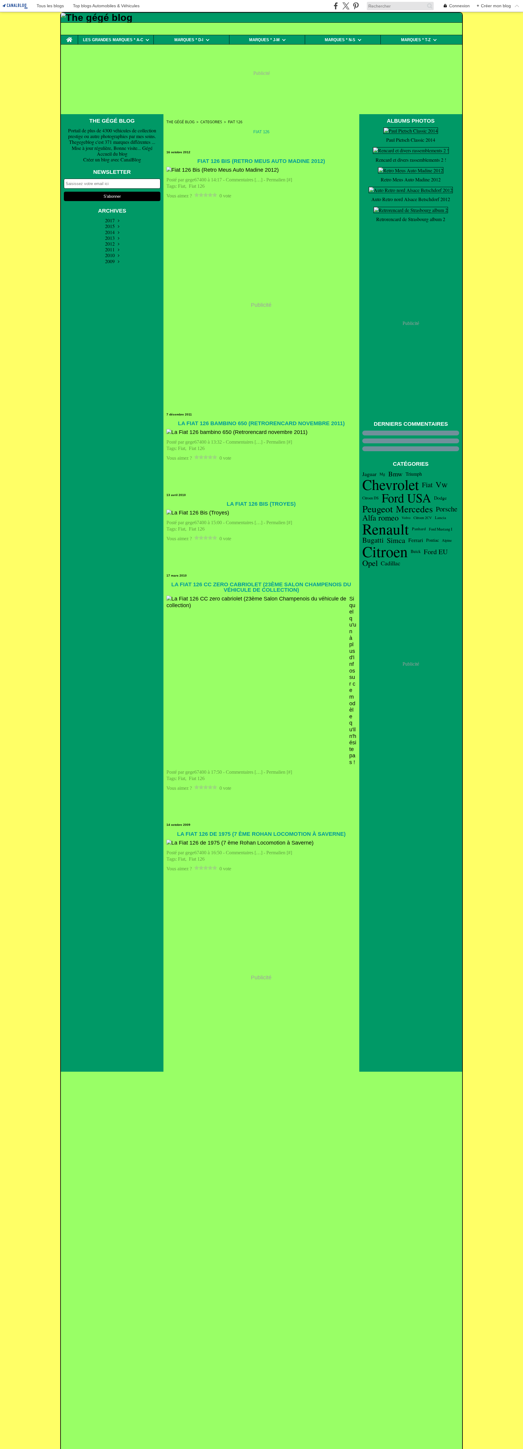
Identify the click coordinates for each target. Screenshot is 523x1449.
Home (69, 37)
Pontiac (432, 540)
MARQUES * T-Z (416, 40)
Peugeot (377, 509)
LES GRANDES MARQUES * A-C (113, 40)
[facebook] (336, 5)
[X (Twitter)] (346, 5)
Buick (416, 551)
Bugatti (373, 540)
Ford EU (436, 551)
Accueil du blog (112, 154)
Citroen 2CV (422, 517)
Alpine (447, 540)
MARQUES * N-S (340, 40)
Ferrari (415, 540)
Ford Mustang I (440, 529)
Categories (211, 121)
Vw (442, 484)
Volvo (406, 517)
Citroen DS (370, 498)
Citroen (385, 551)
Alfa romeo (380, 517)
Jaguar (369, 474)
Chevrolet (390, 484)
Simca (396, 540)
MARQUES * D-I (188, 40)
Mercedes (414, 509)
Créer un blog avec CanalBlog (112, 159)
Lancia (440, 518)
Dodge (440, 497)
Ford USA (406, 498)
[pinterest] (356, 5)
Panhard (419, 529)
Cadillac (390, 563)
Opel (370, 563)
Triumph (414, 473)
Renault (385, 528)
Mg (382, 474)
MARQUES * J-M (264, 40)
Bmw (395, 474)
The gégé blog (180, 121)
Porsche (446, 508)
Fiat (427, 484)
